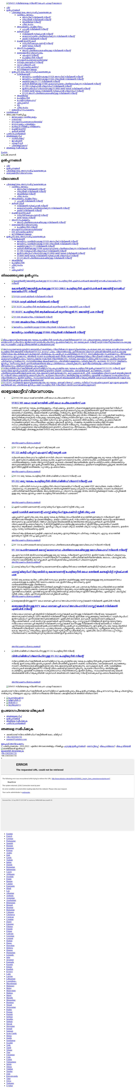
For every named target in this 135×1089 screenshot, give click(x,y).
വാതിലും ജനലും (25, 15)
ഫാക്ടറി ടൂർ (17, 143)
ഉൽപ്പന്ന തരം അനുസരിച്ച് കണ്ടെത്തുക (31, 72)
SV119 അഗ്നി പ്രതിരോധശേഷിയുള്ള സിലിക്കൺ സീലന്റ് (49, 93)
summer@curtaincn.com (16, 739)
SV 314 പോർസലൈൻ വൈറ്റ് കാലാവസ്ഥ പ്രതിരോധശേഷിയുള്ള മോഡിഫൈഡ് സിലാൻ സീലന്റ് (69, 550)
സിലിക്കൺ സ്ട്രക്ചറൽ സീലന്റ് (37, 34)
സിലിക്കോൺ (23, 74)
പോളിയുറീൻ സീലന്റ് (32, 57)
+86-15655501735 (14, 737)
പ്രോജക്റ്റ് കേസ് (19, 145)
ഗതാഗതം (16, 119)
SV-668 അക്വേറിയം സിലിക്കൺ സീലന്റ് (35, 322)
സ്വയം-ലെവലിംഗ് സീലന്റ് (30, 62)
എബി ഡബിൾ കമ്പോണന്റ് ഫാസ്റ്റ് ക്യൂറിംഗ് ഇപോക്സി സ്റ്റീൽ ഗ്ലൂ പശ (53, 512)
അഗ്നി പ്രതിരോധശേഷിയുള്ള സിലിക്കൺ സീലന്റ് (46, 50)
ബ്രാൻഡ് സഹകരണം (23, 110)
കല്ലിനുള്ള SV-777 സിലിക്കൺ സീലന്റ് (41, 81)
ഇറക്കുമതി (17, 141)
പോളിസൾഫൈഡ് (26, 100)
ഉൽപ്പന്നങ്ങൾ (13, 10)
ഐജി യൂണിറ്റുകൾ (26, 41)
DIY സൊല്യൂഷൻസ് (27, 67)
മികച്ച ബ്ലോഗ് (107, 746)
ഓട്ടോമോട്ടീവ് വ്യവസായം (30, 53)
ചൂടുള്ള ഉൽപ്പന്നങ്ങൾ (74, 746)
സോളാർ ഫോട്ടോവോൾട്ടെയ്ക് (32, 60)
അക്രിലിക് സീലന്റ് (31, 22)
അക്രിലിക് (22, 96)
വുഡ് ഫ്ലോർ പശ (26, 65)
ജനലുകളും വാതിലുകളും (24, 117)
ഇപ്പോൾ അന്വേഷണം (12, 744)
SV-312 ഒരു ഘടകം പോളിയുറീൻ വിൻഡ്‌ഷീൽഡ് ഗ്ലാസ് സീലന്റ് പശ (52, 481)
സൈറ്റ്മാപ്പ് (92, 746)
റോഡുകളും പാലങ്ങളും (23, 124)
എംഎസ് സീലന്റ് (30, 55)
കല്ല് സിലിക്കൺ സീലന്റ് (34, 38)
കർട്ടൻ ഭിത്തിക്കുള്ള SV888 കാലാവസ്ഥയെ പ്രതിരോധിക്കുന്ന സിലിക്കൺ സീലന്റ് (61, 84)
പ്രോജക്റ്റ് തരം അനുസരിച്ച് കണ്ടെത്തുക (31, 12)
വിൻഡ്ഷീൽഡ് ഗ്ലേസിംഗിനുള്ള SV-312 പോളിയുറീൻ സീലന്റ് (48, 656)
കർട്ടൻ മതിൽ (18, 131)
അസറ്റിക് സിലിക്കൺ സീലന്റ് (36, 17)
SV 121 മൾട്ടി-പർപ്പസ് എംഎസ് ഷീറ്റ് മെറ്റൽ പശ (39, 452)
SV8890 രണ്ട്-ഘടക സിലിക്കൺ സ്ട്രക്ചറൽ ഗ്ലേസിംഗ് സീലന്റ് (53, 91)
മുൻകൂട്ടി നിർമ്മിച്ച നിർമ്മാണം (26, 126)
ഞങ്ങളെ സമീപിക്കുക (16, 148)
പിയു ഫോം (27, 24)
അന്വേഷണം (19, 443)
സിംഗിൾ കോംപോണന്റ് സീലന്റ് (37, 43)
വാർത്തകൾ (12, 112)
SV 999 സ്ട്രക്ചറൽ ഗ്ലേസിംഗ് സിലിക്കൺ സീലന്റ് (47, 86)
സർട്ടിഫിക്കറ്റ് (18, 138)
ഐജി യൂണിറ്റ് (19, 129)
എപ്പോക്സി (23, 103)
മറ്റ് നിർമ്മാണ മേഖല (27, 69)
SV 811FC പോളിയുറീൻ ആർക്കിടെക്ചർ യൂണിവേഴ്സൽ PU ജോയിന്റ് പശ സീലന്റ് (57, 311)
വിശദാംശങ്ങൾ (33, 443)
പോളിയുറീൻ (23, 98)
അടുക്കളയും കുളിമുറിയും (29, 27)
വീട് (8, 8)
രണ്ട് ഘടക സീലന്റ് (31, 46)
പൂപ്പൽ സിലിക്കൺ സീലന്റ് (35, 29)
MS (18, 105)
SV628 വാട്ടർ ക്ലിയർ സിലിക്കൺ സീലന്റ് (35, 301)
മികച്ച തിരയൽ (123, 746)
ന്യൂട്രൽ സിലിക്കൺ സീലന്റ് (36, 19)
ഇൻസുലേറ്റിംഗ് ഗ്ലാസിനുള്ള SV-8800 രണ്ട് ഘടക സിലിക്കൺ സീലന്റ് (56, 88)
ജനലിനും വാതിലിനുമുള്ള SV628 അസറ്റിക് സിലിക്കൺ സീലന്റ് (52, 76)
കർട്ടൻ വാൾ (23, 31)
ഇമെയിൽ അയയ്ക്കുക (12, 751)
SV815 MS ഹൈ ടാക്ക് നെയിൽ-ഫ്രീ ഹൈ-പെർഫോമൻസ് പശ (48, 402)
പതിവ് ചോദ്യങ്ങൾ (15, 134)
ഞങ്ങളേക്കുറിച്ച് (14, 136)
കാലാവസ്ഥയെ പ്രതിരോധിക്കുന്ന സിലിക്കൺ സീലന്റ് (48, 36)
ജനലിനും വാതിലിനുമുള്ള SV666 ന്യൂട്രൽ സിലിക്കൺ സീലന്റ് (52, 79)
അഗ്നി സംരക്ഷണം (26, 48)
